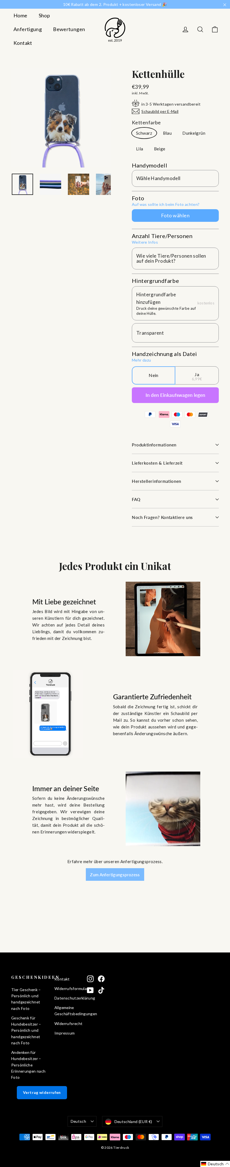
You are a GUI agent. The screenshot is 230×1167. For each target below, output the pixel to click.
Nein (153, 375)
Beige (159, 148)
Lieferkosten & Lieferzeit (157, 462)
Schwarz (144, 133)
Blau (167, 133)
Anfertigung (27, 29)
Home (20, 15)
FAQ (136, 499)
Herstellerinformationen (156, 481)
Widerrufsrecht (66, 1023)
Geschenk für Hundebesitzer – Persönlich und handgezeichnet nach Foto (26, 1030)
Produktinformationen (154, 444)
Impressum (64, 1033)
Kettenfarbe (146, 122)
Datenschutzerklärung (66, 998)
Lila (139, 148)
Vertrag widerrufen (42, 1092)
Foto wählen (175, 215)
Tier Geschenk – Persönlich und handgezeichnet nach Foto (26, 999)
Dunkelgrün (193, 133)
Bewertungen (69, 29)
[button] (215, 1164)
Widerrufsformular (66, 988)
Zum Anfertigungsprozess (115, 874)
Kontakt (22, 43)
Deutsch (78, 1121)
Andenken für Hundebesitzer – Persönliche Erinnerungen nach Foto (28, 1065)
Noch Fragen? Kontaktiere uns (162, 517)
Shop (44, 15)
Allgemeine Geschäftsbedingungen (66, 1010)
